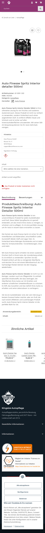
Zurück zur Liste (8, 17)
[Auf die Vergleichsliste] (32, 30)
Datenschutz (19, 526)
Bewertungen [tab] (25, 197)
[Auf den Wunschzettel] (38, 30)
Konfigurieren (23, 492)
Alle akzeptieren (23, 485)
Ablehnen (23, 499)
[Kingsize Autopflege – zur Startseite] (8, 398)
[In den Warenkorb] (4, 24)
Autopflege (14, 98)
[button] (32, 2)
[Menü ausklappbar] (3, 1)
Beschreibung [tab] (8, 197)
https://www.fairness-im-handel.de (27, 466)
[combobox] (22, 168)
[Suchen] (40, 8)
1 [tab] (21, 71)
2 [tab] (23, 71)
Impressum (8, 526)
